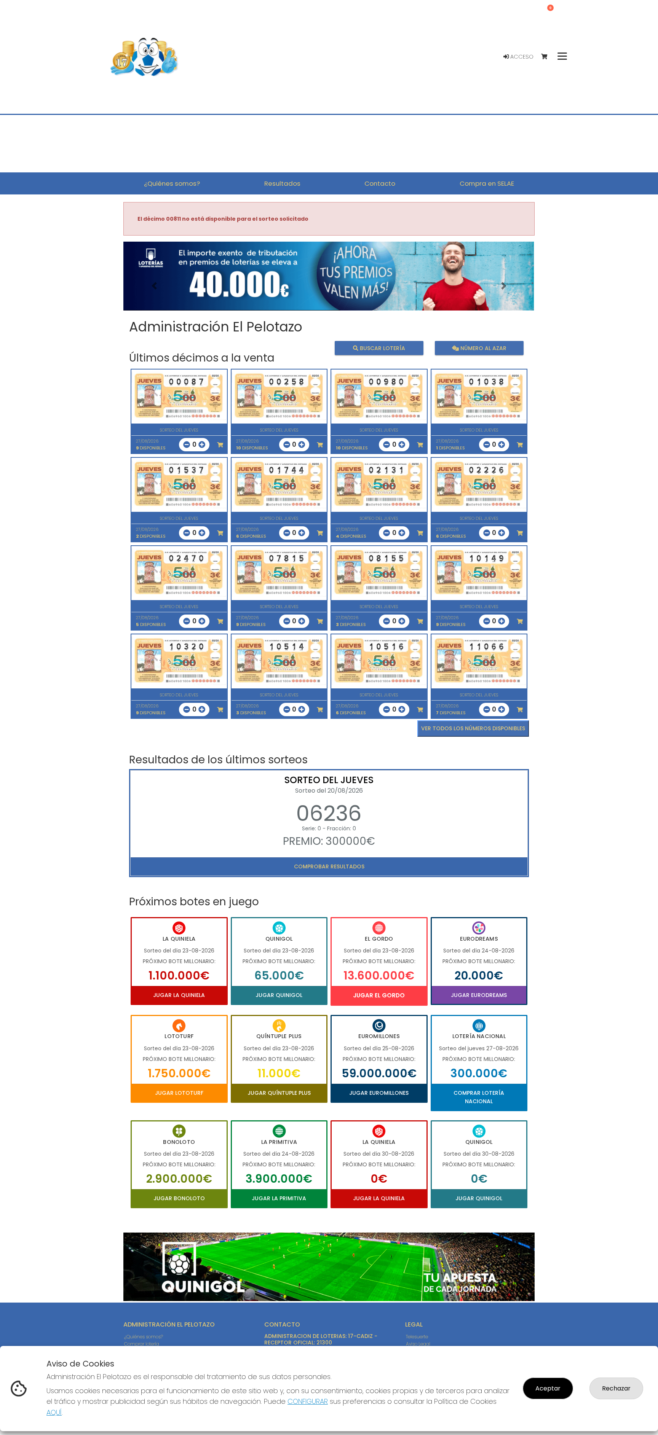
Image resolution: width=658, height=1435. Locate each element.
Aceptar (548, 1388)
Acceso (521, 57)
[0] (547, 57)
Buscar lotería (381, 348)
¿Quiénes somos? (143, 1336)
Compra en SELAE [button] (487, 183)
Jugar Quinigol (279, 995)
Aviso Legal (418, 1344)
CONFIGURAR (307, 1401)
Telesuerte (417, 1336)
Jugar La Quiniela (179, 995)
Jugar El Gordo (379, 995)
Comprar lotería (141, 1344)
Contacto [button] (379, 183)
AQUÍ (54, 1412)
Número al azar (482, 348)
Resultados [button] (282, 183)
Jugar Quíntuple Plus (279, 1093)
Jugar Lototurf (179, 1093)
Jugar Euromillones (379, 1093)
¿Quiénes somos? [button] (172, 183)
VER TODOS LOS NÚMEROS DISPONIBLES (473, 728)
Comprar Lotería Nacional (479, 1097)
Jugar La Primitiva (279, 1198)
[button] (154, 286)
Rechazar (616, 1388)
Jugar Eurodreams (479, 995)
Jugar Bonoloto (179, 1198)
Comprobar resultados (329, 866)
